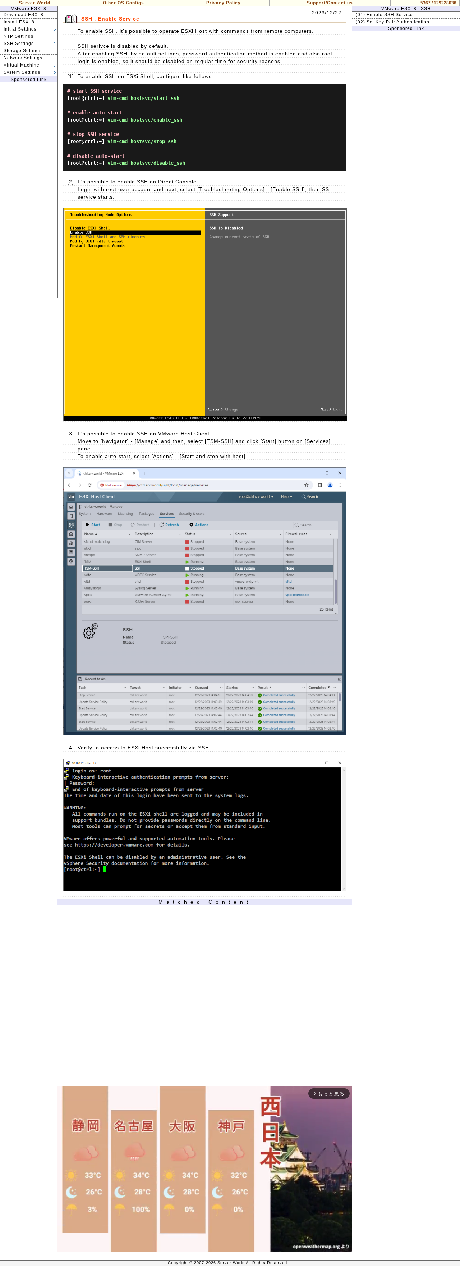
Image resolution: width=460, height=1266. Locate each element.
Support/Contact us (330, 2)
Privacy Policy (223, 2)
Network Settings (23, 57)
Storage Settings (23, 50)
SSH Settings (19, 43)
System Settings (22, 72)
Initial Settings (20, 29)
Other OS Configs (123, 2)
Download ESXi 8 (23, 14)
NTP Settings (18, 36)
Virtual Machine (22, 65)
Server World (34, 2)
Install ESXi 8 (19, 21)
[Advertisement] (29, 190)
